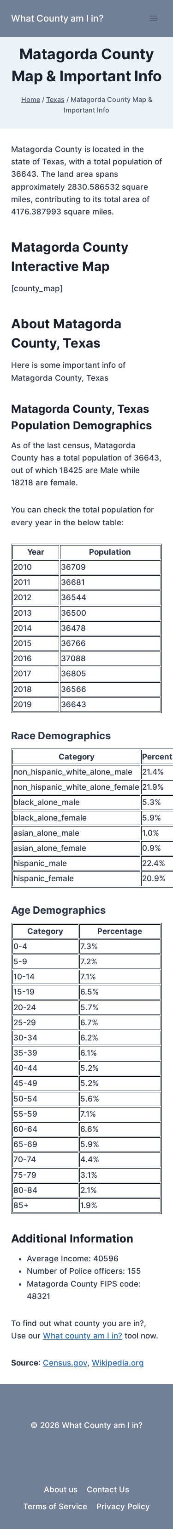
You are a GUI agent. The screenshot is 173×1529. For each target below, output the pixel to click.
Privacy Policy (123, 1506)
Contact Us (108, 1489)
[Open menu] (153, 18)
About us (61, 1489)
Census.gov (65, 1362)
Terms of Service (55, 1506)
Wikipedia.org (118, 1362)
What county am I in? (82, 1335)
